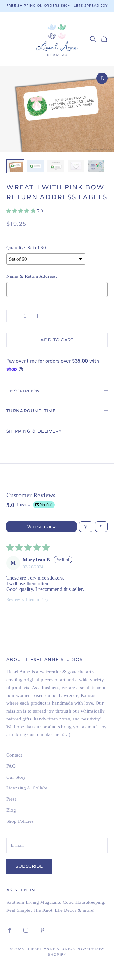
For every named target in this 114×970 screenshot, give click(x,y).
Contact (14, 755)
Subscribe (29, 866)
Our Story (16, 777)
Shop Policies (20, 821)
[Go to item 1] (15, 166)
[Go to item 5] (96, 166)
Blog (11, 810)
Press (11, 799)
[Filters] (85, 526)
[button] (21, 210)
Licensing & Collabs (27, 787)
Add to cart (57, 340)
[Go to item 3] (56, 166)
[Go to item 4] (76, 166)
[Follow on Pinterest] (42, 930)
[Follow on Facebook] (9, 930)
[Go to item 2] (35, 166)
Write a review (41, 526)
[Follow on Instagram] (26, 930)
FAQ (11, 766)
